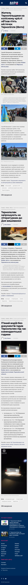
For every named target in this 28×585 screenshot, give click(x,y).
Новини (7, 8)
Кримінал (3, 551)
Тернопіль (4, 301)
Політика (17, 549)
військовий (8, 185)
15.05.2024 (12, 30)
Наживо (17, 543)
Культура (3, 553)
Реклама (17, 551)
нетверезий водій (9, 499)
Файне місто (5, 260)
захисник (4, 188)
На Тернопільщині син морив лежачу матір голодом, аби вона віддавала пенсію (12, 444)
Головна (3, 8)
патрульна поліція (6, 501)
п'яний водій (19, 499)
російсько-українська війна (15, 188)
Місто (11, 207)
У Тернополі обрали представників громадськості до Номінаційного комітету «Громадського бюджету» (17, 524)
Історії (3, 549)
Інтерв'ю (3, 547)
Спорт (16, 553)
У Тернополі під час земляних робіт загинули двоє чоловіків (17, 534)
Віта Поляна (8, 224)
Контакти (3, 564)
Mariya (6, 30)
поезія (21, 298)
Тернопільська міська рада (16, 301)
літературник (15, 298)
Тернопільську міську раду (9, 262)
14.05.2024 (15, 224)
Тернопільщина (6, 190)
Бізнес (3, 543)
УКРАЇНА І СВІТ (19, 555)
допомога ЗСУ (16, 185)
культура (7, 298)
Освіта (16, 547)
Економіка (4, 545)
